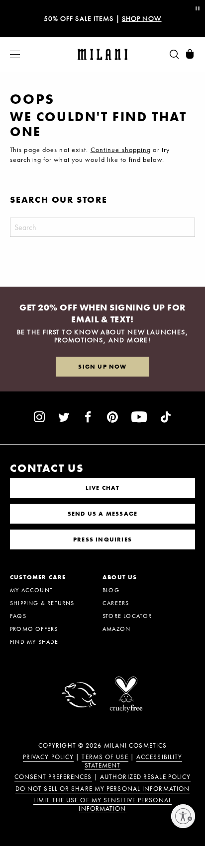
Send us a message (102, 514)
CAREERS (115, 603)
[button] (10, 54)
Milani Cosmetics (135, 746)
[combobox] (102, 227)
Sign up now (102, 367)
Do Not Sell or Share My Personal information (102, 789)
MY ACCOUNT (31, 590)
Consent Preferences (53, 777)
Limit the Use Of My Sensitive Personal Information (102, 804)
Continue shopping (121, 149)
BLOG (110, 590)
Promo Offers (34, 629)
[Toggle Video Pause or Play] (197, 9)
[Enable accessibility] (183, 816)
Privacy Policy (48, 757)
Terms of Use (105, 757)
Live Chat (103, 488)
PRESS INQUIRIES (102, 539)
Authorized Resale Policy (145, 777)
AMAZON (116, 629)
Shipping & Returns (42, 603)
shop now (142, 18)
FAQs (18, 616)
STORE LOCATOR (127, 616)
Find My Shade (34, 642)
